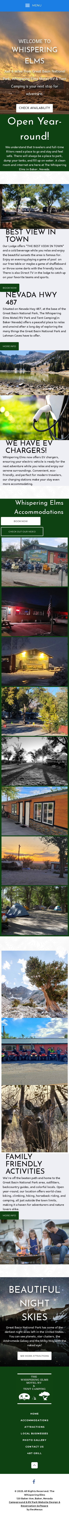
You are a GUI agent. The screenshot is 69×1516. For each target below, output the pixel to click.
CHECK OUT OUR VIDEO (22, 531)
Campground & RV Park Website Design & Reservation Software (34, 1504)
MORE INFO (9, 346)
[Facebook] (34, 1482)
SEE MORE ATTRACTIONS (34, 1355)
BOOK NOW (10, 287)
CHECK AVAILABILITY (34, 108)
